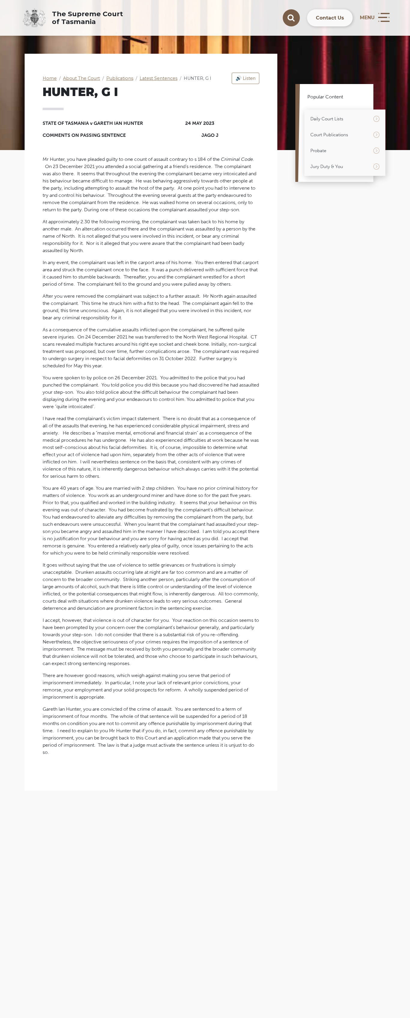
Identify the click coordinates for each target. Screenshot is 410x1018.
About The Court (81, 78)
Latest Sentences (158, 78)
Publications (119, 78)
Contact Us (330, 18)
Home (50, 78)
